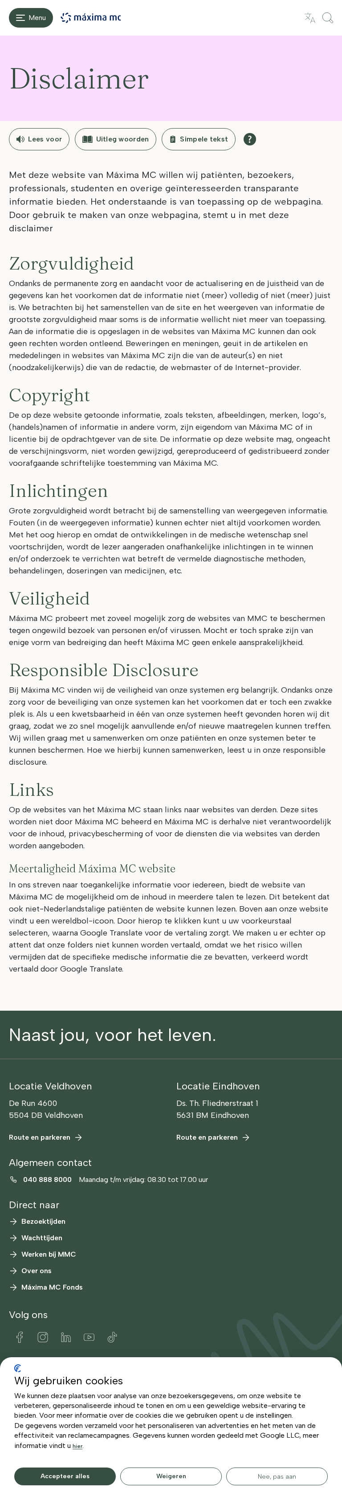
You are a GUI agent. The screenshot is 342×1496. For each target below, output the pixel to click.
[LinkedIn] (66, 1337)
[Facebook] (19, 1337)
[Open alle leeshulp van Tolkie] (250, 139)
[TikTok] (112, 1337)
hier (77, 1446)
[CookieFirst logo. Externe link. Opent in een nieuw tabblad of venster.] (17, 1368)
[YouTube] (89, 1337)
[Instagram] (42, 1337)
